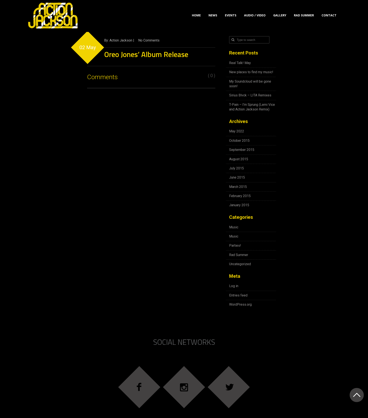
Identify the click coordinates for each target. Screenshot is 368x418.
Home (196, 15)
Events (230, 15)
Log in (233, 286)
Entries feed (238, 295)
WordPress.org (240, 304)
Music (233, 227)
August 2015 (238, 159)
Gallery (279, 15)
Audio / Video (255, 15)
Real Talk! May (240, 63)
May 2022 (236, 131)
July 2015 (236, 168)
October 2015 (239, 141)
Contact (329, 15)
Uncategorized (240, 264)
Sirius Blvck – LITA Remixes (250, 95)
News (212, 15)
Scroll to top (356, 395)
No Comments (149, 40)
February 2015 (240, 196)
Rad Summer (304, 15)
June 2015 (237, 177)
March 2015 (238, 187)
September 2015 (241, 150)
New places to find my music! (251, 72)
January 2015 (239, 205)
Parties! (235, 245)
